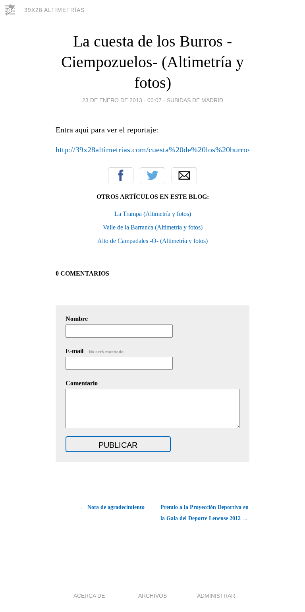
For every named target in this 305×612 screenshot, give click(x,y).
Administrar (216, 596)
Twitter (152, 175)
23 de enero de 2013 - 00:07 (122, 100)
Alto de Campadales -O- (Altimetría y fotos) (152, 240)
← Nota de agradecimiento (112, 507)
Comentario (82, 383)
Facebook (120, 175)
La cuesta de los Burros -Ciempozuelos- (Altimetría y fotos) (152, 61)
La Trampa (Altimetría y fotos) (152, 213)
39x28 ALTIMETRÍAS (54, 10)
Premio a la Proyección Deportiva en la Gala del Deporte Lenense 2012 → (204, 512)
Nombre (77, 318)
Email (184, 175)
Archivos (152, 596)
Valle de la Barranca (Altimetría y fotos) (153, 227)
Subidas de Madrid (195, 100)
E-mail (95, 351)
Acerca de (89, 596)
